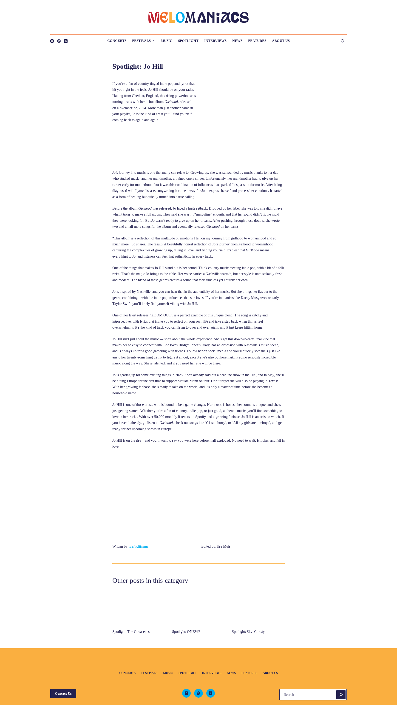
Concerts (116, 41)
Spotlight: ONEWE (186, 632)
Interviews (215, 41)
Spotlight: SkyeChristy (248, 632)
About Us (281, 41)
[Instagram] (52, 41)
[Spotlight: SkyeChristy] (258, 607)
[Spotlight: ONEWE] (198, 607)
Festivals (141, 41)
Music (166, 41)
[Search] (342, 41)
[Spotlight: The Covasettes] (138, 607)
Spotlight (188, 41)
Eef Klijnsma (138, 546)
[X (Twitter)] (66, 41)
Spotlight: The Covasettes (131, 632)
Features (257, 41)
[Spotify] (59, 41)
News (237, 41)
